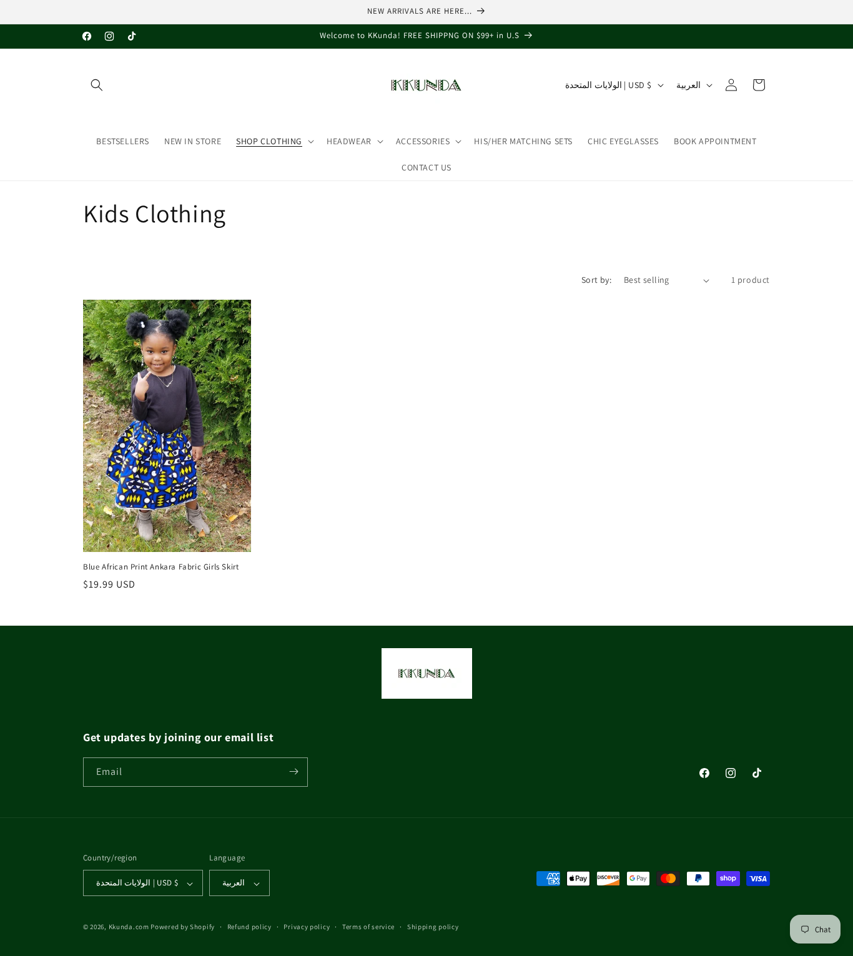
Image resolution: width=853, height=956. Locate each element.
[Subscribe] (293, 771)
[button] (97, 85)
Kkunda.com (130, 927)
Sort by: (596, 279)
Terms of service (368, 926)
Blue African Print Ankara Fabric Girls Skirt (161, 568)
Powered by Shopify (182, 927)
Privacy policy (307, 926)
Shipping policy (433, 926)
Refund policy (249, 926)
